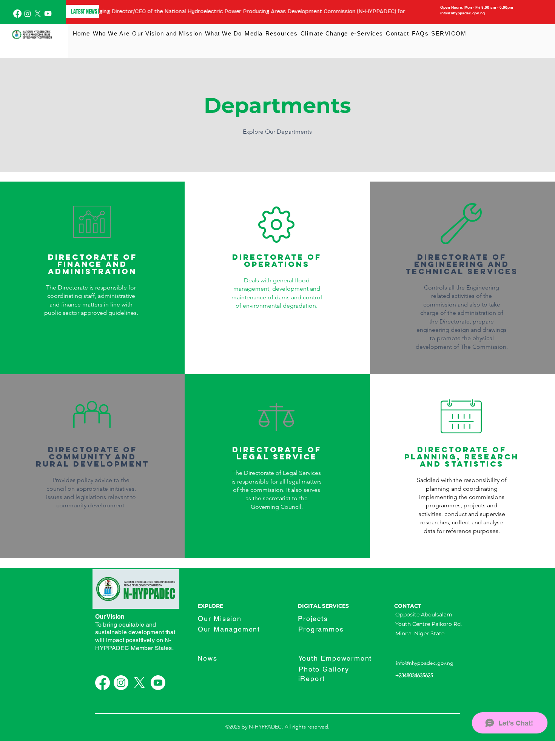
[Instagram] (27, 13)
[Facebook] (17, 13)
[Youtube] (48, 13)
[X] (38, 13)
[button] (111, 33)
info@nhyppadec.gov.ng (424, 662)
